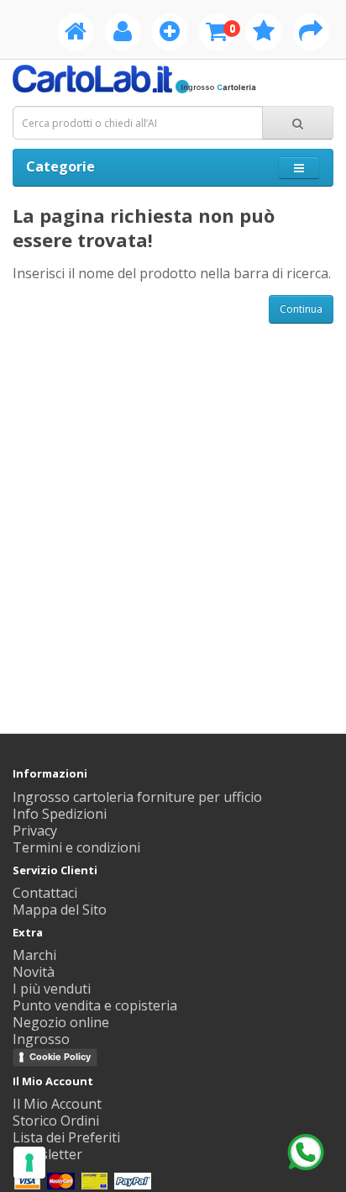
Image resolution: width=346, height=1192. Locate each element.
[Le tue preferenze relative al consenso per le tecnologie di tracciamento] (29, 1163)
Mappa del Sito (60, 909)
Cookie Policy (60, 1057)
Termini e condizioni (76, 847)
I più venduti (52, 988)
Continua (301, 309)
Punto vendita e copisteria (95, 1005)
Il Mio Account (57, 1103)
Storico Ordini (56, 1120)
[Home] (75, 34)
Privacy (35, 830)
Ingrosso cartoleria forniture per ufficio (137, 797)
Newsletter (47, 1154)
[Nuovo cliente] (169, 34)
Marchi (34, 955)
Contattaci (45, 892)
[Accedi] (122, 34)
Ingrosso (41, 1039)
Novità (34, 972)
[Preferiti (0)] (263, 34)
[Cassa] (310, 34)
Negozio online (61, 1022)
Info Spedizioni (60, 813)
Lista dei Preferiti (66, 1137)
